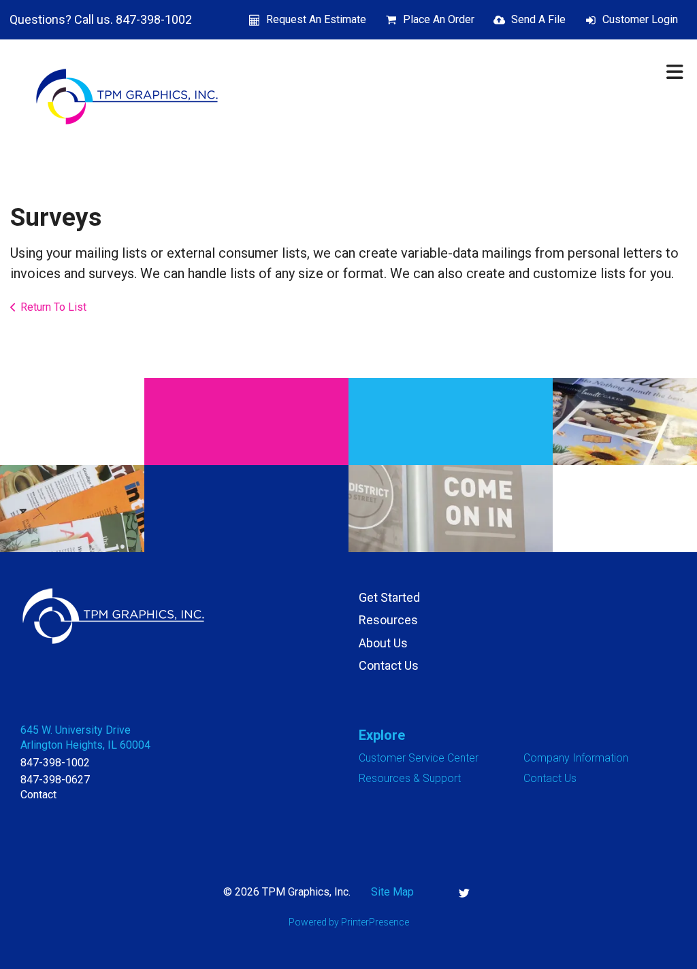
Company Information (575, 757)
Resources (388, 620)
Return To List (53, 307)
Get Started (389, 597)
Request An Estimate (316, 19)
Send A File (538, 19)
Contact (38, 794)
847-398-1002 (55, 762)
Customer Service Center (419, 757)
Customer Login (640, 19)
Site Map (392, 891)
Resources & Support (410, 778)
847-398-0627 (55, 779)
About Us (383, 643)
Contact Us (389, 665)
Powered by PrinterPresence (349, 922)
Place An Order (438, 19)
